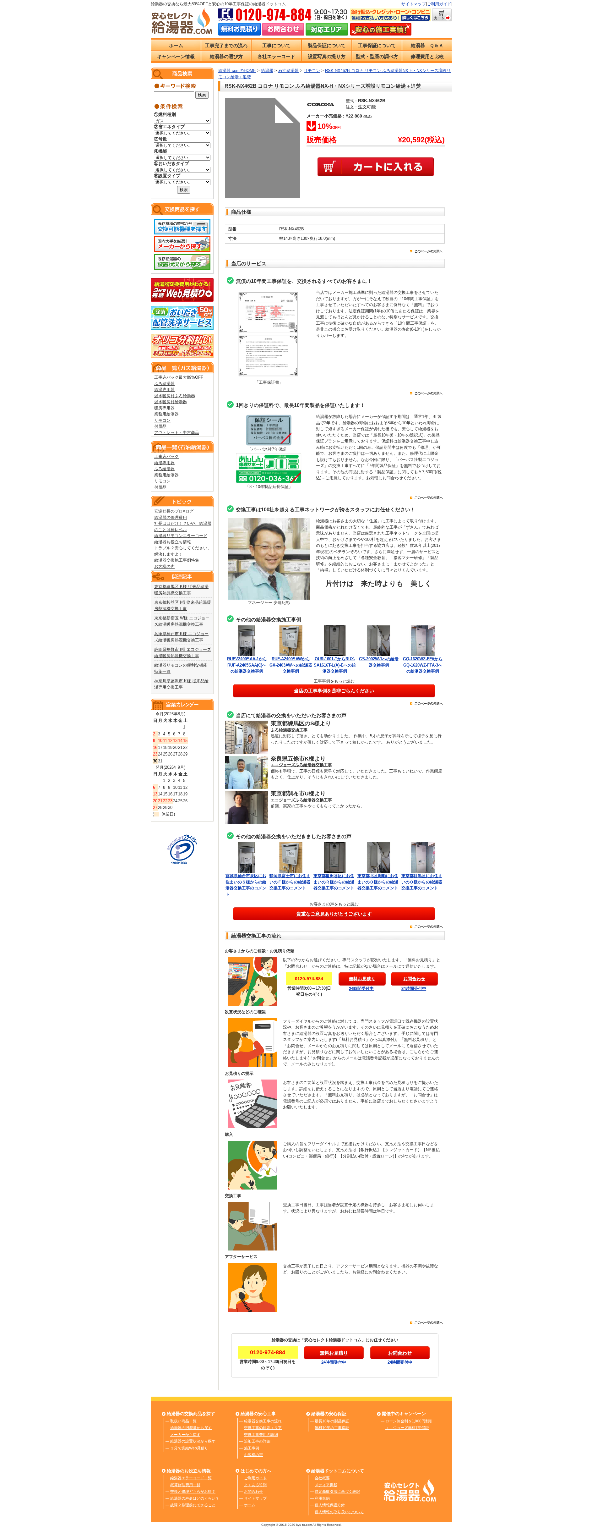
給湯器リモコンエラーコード (180, 535)
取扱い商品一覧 (183, 1421)
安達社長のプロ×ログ (173, 511)
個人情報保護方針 (330, 1505)
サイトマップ (413, 4)
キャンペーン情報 (176, 56)
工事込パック (166, 456)
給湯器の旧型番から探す (191, 1428)
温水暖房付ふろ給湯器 (174, 395)
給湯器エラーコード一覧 (191, 1478)
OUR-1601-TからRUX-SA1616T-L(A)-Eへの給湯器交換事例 (335, 665)
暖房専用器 (164, 408)
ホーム (176, 45)
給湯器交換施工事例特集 (176, 560)
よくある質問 (255, 1485)
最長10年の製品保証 (332, 1421)
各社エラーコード (276, 56)
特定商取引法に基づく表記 (337, 1491)
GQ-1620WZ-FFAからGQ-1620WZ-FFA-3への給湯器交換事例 (423, 665)
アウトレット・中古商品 (176, 432)
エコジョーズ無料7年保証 (407, 1428)
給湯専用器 (164, 389)
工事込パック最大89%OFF (178, 377)
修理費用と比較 (427, 56)
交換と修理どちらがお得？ (192, 1491)
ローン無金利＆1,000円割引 (409, 1421)
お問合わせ (253, 1491)
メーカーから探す (185, 1434)
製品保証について (326, 45)
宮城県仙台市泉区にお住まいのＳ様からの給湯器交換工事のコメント (245, 885)
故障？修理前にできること (192, 1505)
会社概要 (322, 1478)
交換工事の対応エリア (263, 1428)
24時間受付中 (361, 988)
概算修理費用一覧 (185, 1485)
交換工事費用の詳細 (261, 1434)
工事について (276, 45)
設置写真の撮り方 (326, 56)
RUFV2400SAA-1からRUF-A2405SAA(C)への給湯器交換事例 (247, 665)
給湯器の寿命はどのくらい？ (194, 1498)
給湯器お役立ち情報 (172, 542)
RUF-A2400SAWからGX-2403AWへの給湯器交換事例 (290, 665)
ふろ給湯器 (164, 383)
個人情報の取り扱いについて (339, 1512)
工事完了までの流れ (226, 45)
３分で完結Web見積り (189, 1448)
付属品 (160, 426)
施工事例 (251, 1448)
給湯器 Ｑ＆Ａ (427, 45)
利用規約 (322, 1498)
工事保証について (377, 45)
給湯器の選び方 (226, 56)
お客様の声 (164, 566)
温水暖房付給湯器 (170, 401)
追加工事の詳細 (257, 1441)
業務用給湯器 (166, 414)
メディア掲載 (326, 1485)
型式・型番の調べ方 (377, 56)
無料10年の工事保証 (332, 1428)
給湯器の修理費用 (170, 517)
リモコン (162, 420)
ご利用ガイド (439, 4)
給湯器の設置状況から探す (192, 1441)
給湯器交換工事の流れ (263, 1421)
